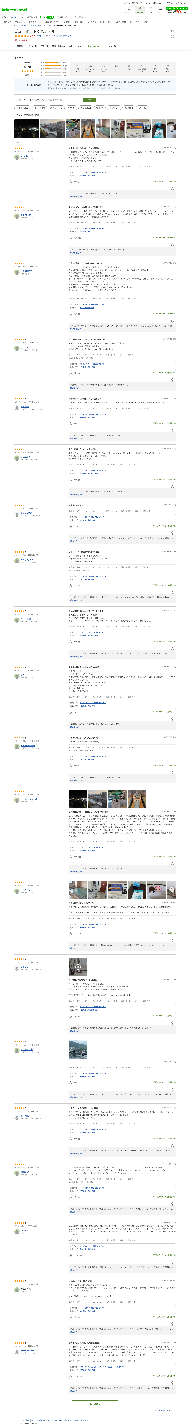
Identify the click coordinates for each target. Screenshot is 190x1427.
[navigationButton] (171, 128)
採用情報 (67, 1420)
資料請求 (84, 1420)
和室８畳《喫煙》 (86, 232)
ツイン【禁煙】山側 (87, 308)
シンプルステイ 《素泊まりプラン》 (93, 364)
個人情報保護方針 (38, 1420)
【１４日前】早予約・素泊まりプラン (93, 172)
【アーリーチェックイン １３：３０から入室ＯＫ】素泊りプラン (103, 1367)
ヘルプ (124, 3)
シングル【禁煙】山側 (87, 520)
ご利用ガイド (133, 3)
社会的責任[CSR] (55, 1420)
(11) (58, 46)
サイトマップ (145, 3)
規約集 (76, 1420)
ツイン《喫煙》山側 (87, 759)
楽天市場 (170, 3)
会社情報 (25, 1420)
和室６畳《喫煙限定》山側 (89, 474)
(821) (93, 46)
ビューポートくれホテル (34, 31)
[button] (26, 128)
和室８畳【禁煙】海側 (87, 176)
